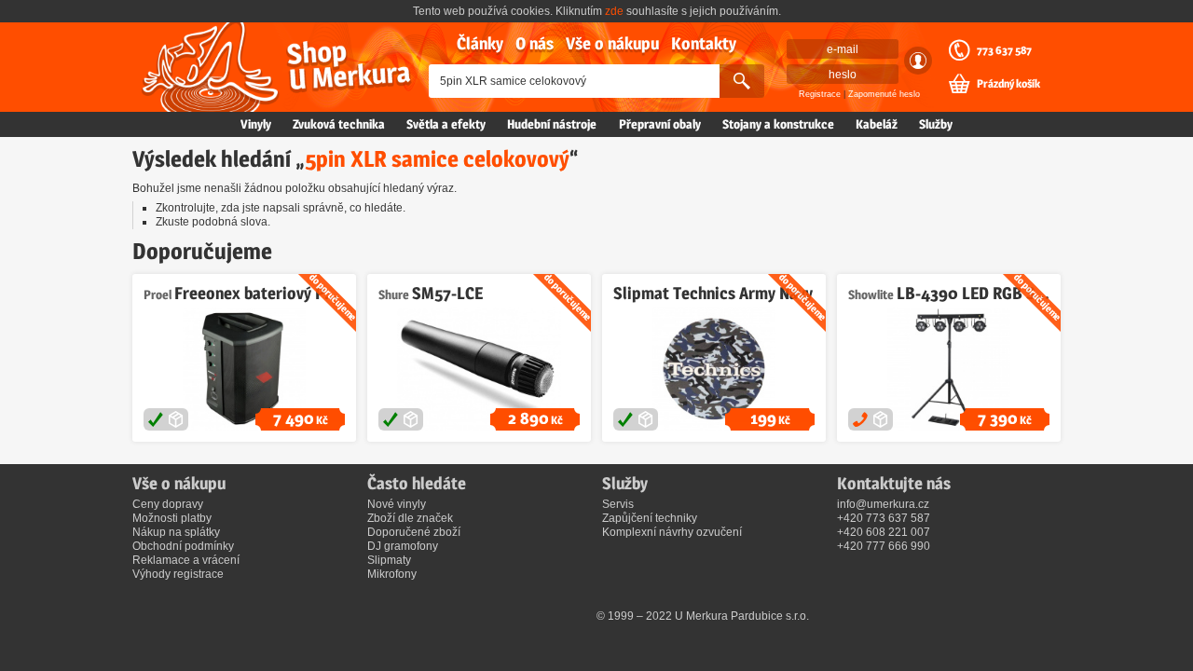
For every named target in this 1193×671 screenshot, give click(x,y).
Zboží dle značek (410, 518)
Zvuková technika (339, 123)
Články (480, 43)
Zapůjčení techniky (649, 518)
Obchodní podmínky (183, 546)
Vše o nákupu (612, 43)
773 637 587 (1004, 50)
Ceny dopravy (167, 504)
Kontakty (703, 43)
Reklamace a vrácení (186, 560)
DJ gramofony (402, 546)
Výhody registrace (178, 574)
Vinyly (255, 123)
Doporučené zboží (413, 532)
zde (614, 11)
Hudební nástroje (551, 123)
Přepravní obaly (660, 123)
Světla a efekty (446, 123)
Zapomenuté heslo (884, 94)
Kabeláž (877, 123)
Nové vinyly (396, 504)
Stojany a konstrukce (778, 123)
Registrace (820, 94)
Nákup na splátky (176, 532)
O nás (534, 43)
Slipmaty (389, 560)
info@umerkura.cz (883, 504)
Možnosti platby (172, 518)
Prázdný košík (1008, 83)
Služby (936, 123)
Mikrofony (392, 574)
